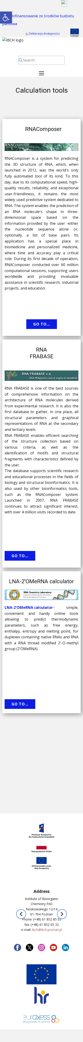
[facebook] (17, 947)
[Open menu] (41, 73)
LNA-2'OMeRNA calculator (29, 607)
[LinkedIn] (65, 947)
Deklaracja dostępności (44, 34)
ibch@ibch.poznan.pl (47, 929)
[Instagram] (41, 947)
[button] (6, 18)
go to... (41, 324)
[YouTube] (53, 947)
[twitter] (29, 947)
